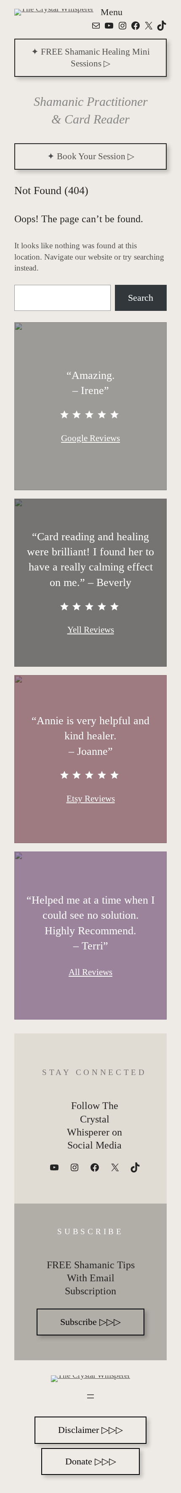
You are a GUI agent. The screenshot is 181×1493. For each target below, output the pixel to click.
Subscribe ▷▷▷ (90, 1322)
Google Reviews (90, 438)
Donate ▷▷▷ (90, 1461)
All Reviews (90, 972)
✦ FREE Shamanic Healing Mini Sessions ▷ (90, 57)
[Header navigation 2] (90, 1396)
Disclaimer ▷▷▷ (90, 1430)
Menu (111, 12)
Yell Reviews (90, 630)
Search (140, 297)
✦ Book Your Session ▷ (90, 156)
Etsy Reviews (91, 799)
